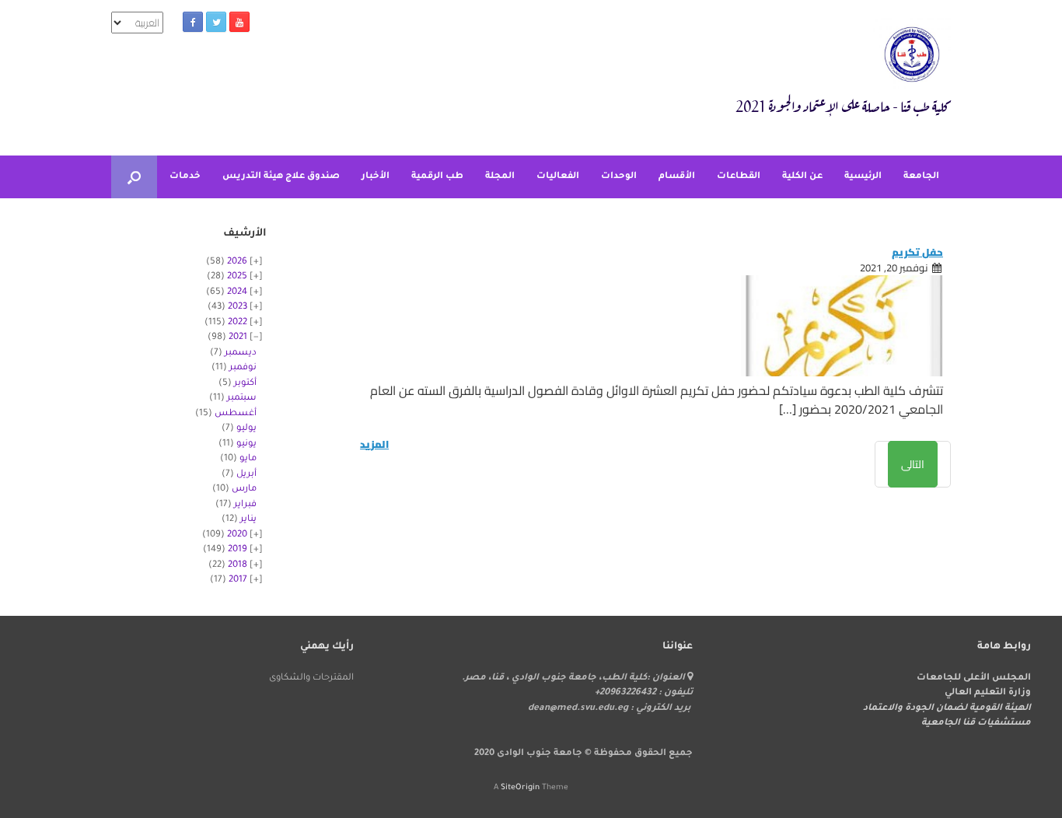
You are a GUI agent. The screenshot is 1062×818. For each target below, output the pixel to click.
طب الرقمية (437, 177)
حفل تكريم (917, 252)
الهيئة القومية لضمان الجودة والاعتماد (947, 709)
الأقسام (677, 177)
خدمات (185, 177)
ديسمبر (241, 353)
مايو (248, 459)
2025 (237, 277)
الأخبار (376, 177)
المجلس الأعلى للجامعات (974, 678)
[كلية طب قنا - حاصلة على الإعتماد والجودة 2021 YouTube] (239, 22)
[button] (134, 177)
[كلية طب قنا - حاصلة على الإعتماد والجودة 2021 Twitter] (216, 22)
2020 (237, 535)
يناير (248, 520)
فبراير (245, 505)
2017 (238, 580)
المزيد (374, 445)
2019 (237, 550)
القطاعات (738, 177)
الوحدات (619, 177)
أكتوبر (245, 384)
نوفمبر (243, 368)
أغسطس (236, 414)
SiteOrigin (520, 788)
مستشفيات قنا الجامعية (976, 723)
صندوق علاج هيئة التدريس (281, 177)
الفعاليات (557, 177)
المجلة (500, 177)
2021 (238, 338)
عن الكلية (802, 177)
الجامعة (921, 177)
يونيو (246, 444)
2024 (237, 293)
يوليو (246, 429)
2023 (237, 307)
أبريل (246, 475)
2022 (237, 323)
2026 (237, 262)
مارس (244, 489)
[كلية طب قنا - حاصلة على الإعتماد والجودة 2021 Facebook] (193, 22)
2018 (237, 566)
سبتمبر (242, 398)
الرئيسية (863, 177)
